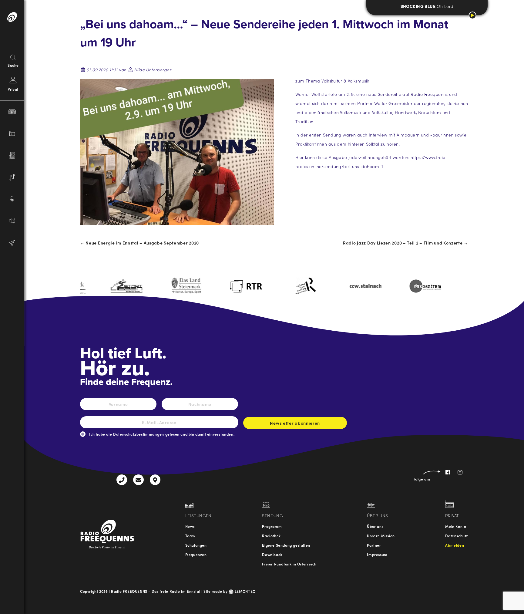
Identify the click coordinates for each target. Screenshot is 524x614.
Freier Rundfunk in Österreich (289, 563)
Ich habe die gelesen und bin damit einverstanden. (161, 434)
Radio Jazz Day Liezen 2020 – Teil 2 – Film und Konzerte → (405, 243)
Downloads (272, 554)
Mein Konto (455, 526)
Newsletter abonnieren (295, 423)
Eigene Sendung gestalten (286, 545)
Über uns (375, 526)
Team (190, 535)
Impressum (377, 554)
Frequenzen (196, 554)
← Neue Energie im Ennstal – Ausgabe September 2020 (139, 243)
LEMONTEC (244, 591)
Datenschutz (456, 535)
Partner (374, 545)
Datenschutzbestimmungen (138, 434)
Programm (272, 526)
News (190, 526)
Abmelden (454, 545)
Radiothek (271, 535)
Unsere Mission (381, 535)
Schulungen (196, 545)
